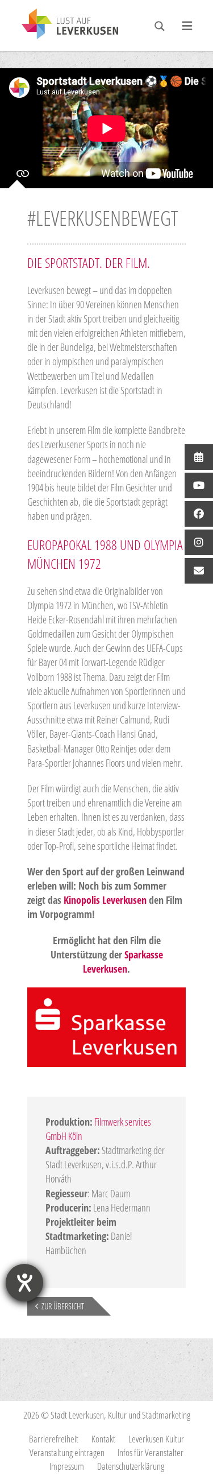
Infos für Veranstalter (150, 1452)
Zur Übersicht (62, 1306)
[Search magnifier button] (159, 26)
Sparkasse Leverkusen (123, 961)
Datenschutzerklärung (130, 1466)
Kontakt (103, 1438)
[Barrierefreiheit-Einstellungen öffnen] (24, 1282)
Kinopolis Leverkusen (105, 900)
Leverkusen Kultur (156, 1438)
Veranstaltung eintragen (67, 1452)
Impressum (66, 1466)
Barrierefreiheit (53, 1438)
